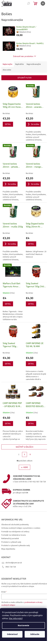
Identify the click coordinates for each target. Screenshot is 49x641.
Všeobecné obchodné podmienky (15, 524)
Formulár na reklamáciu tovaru (13, 535)
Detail (8, 124)
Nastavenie (23, 625)
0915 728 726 (10, 566)
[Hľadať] (28, 3)
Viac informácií (15, 618)
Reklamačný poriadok (10, 538)
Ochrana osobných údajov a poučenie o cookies (20, 528)
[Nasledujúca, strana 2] (24, 454)
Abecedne (7, 70)
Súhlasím (34, 634)
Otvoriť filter (24, 77)
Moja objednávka (8, 549)
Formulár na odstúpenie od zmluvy (15, 531)
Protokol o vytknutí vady (11, 542)
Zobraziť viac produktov (23, 56)
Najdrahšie (19, 64)
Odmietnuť (12, 634)
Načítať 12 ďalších (24, 447)
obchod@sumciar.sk (13, 562)
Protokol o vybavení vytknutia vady (15, 545)
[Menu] (43, 3)
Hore (25, 467)
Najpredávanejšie (34, 64)
